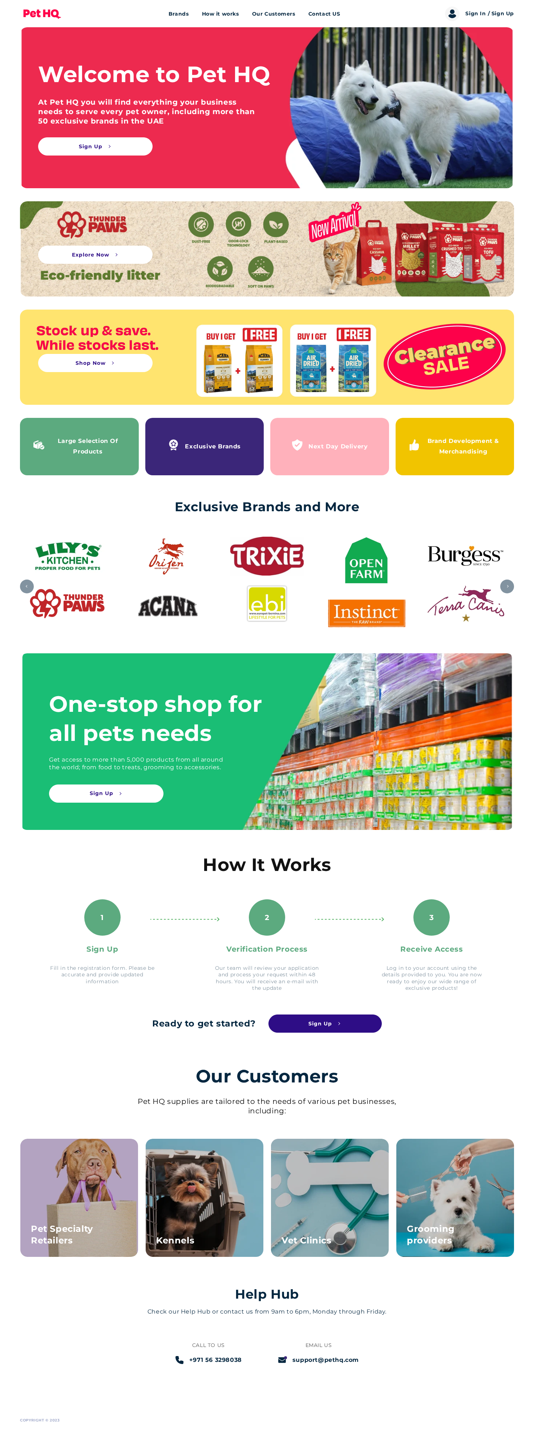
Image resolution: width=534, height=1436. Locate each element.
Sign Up (90, 146)
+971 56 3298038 (215, 1359)
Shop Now (91, 363)
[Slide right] (507, 586)
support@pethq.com (325, 1359)
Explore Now (90, 254)
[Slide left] (27, 586)
